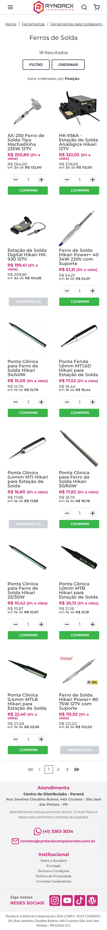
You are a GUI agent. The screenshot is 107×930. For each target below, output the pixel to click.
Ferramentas (33, 24)
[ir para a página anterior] (39, 769)
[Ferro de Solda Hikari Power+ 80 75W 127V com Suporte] (79, 671)
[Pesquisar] (84, 7)
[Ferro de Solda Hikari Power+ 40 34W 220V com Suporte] (79, 226)
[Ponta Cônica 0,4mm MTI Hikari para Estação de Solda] (28, 448)
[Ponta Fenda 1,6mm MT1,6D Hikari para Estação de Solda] (79, 337)
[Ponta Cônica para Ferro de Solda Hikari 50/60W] (79, 448)
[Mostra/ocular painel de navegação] (10, 7)
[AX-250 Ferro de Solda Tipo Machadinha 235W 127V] (28, 111)
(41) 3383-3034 (58, 831)
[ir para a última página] (77, 769)
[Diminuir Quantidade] (15, 180)
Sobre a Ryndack (54, 861)
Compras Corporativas (53, 881)
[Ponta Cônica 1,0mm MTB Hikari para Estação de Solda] (79, 559)
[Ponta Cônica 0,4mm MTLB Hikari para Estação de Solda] (28, 671)
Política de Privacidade (53, 876)
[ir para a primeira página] (30, 769)
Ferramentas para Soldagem (76, 24)
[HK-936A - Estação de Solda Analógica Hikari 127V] (79, 111)
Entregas (53, 866)
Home (10, 24)
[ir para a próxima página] (67, 769)
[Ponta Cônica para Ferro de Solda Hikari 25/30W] (28, 559)
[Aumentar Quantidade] (41, 180)
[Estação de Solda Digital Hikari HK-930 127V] (28, 226)
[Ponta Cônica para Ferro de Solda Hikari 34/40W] (28, 337)
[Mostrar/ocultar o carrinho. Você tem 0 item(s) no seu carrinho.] (96, 7)
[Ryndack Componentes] (53, 7)
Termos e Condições (53, 871)
